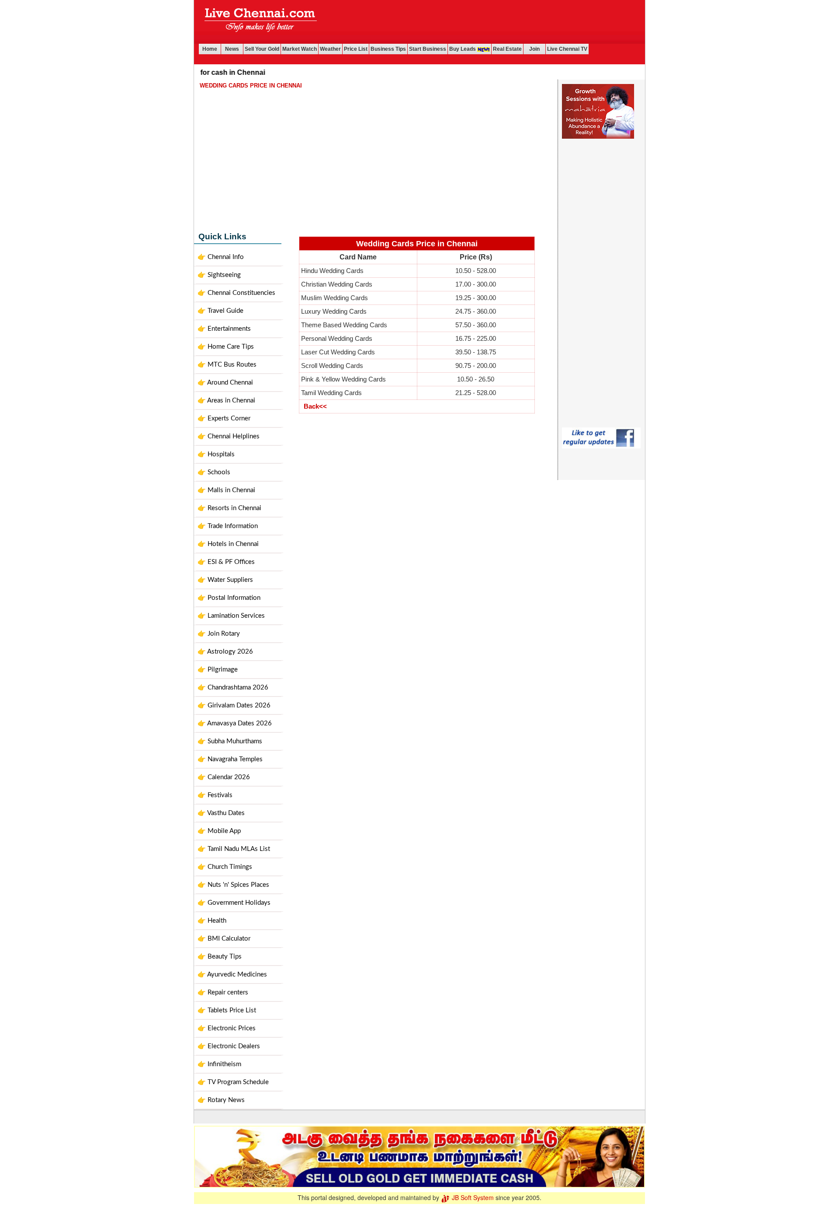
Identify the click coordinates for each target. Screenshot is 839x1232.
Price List (355, 49)
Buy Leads (463, 49)
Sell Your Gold (262, 49)
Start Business (427, 49)
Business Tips (388, 49)
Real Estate (507, 49)
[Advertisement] (484, 22)
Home (209, 49)
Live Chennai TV (567, 49)
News (232, 49)
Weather (330, 49)
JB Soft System (472, 1197)
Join (534, 49)
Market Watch (299, 49)
